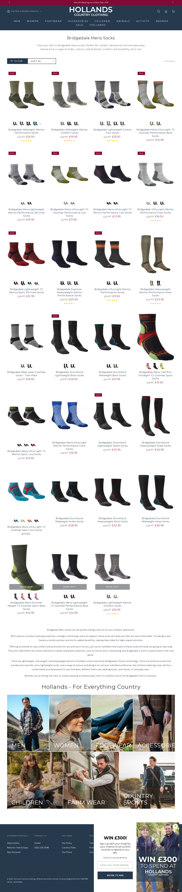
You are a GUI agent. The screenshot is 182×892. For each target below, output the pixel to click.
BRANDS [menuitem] (162, 21)
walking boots (110, 669)
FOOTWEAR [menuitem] (53, 21)
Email (38, 843)
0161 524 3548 (42, 847)
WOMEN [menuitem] (33, 21)
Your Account (13, 852)
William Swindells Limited (47, 879)
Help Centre (13, 843)
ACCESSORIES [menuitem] (78, 21)
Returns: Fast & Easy (17, 847)
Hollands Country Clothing (24, 879)
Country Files (69, 847)
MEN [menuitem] (17, 21)
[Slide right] (172, 2)
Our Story (67, 843)
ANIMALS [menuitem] (123, 21)
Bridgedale (132, 650)
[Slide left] (9, 2)
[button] (158, 11)
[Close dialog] (175, 825)
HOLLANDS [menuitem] (98, 25)
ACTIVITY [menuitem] (143, 21)
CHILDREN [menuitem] (102, 21)
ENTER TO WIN (115, 875)
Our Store (67, 852)
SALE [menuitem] (79, 25)
